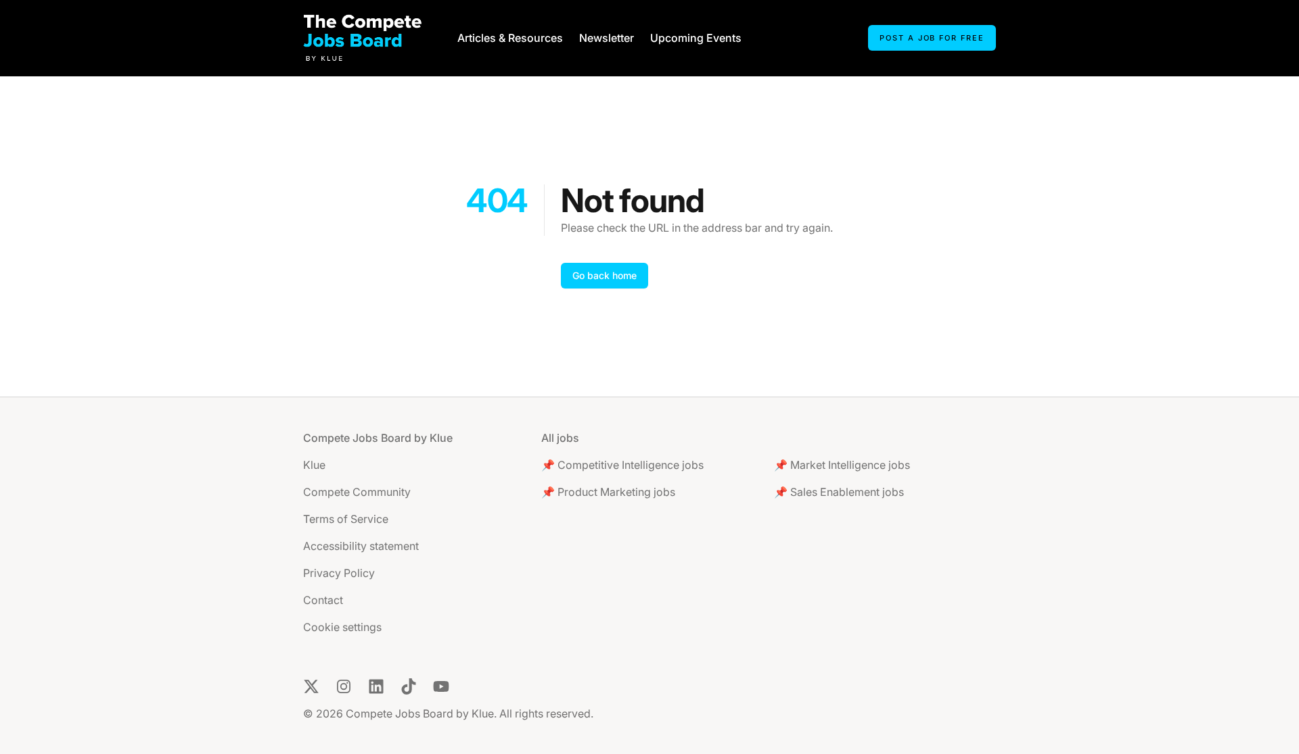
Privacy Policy (339, 573)
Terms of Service (345, 519)
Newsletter (606, 38)
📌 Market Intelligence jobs (842, 465)
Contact (323, 600)
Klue (314, 465)
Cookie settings (342, 627)
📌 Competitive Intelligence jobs (622, 465)
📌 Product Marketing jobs (608, 492)
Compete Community (357, 492)
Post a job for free (932, 38)
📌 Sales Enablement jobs (839, 492)
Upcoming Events (696, 38)
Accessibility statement (361, 546)
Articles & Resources (510, 38)
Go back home (604, 275)
